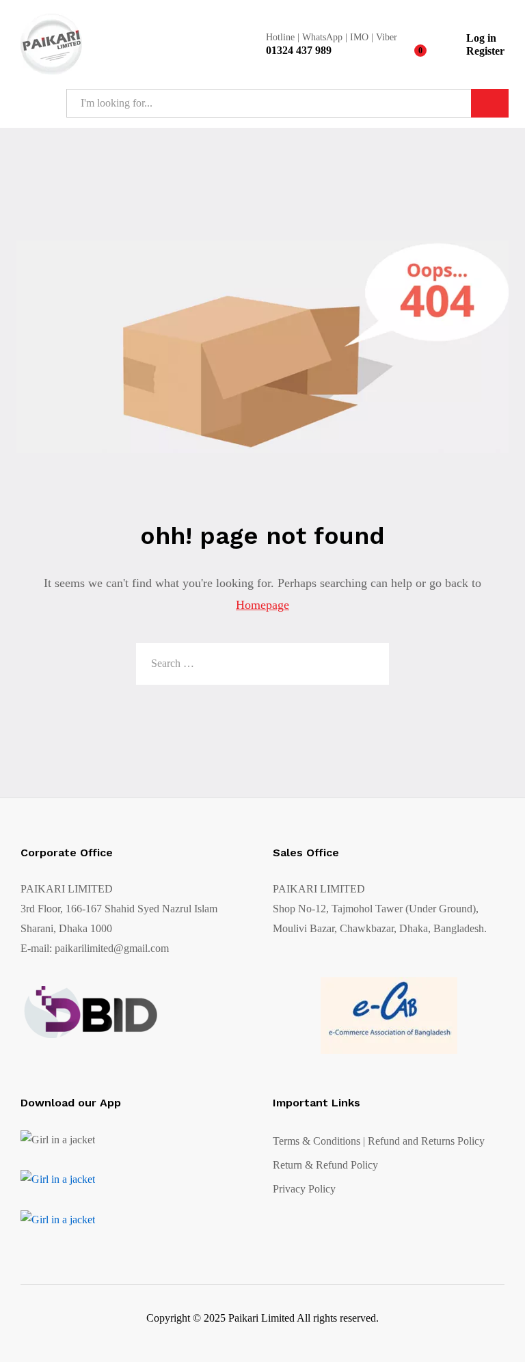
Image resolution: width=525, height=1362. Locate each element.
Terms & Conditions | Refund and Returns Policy (379, 1141)
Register (485, 51)
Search (490, 103)
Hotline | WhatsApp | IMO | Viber (331, 37)
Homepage (262, 605)
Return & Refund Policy (325, 1165)
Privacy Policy (304, 1189)
